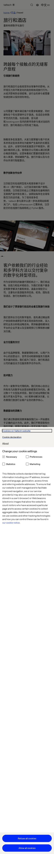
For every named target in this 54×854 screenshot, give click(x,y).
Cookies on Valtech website (16, 430)
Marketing (35, 464)
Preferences (36, 456)
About (5, 443)
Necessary (11, 456)
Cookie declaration (11, 437)
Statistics (10, 464)
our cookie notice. (11, 522)
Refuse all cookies (27, 838)
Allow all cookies (27, 847)
